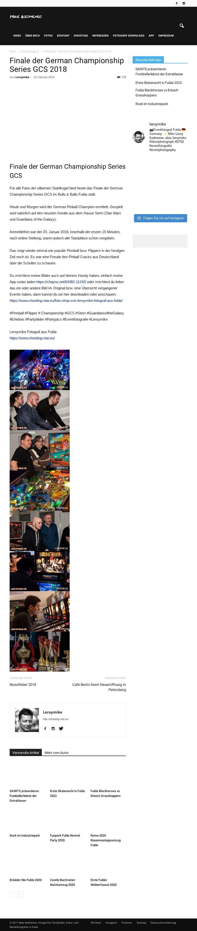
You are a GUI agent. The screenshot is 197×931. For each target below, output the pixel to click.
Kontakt (63, 35)
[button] (181, 26)
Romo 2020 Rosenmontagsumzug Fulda (106, 840)
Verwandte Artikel (25, 753)
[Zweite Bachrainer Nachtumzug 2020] (67, 864)
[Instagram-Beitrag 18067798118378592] (153, 161)
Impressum (166, 35)
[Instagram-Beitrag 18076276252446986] (182, 170)
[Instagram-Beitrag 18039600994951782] (167, 161)
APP (151, 35)
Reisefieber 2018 (23, 685)
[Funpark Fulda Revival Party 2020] (67, 819)
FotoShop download (128, 35)
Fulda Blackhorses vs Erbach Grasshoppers (156, 92)
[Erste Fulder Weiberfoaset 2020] (108, 864)
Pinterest (127, 922)
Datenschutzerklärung (163, 922)
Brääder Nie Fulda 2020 (26, 880)
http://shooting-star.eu (55, 719)
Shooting (81, 35)
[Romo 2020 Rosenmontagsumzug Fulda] (108, 819)
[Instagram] (183, 3)
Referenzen (100, 35)
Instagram (111, 922)
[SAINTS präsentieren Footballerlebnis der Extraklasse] (27, 775)
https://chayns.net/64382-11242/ (61, 282)
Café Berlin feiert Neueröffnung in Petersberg (99, 687)
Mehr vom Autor (57, 753)
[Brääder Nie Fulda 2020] (27, 864)
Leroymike (22, 77)
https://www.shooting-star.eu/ (32, 338)
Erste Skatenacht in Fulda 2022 (158, 83)
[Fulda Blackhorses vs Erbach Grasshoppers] (108, 775)
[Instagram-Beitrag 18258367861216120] (139, 179)
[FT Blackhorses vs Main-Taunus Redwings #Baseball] (182, 197)
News (17, 35)
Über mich (32, 35)
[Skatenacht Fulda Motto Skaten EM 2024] (153, 170)
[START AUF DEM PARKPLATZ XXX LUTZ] (139, 161)
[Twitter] (63, 729)
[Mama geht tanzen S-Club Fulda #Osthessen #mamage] (167, 170)
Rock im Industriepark (25, 835)
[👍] (182, 161)
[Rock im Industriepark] (27, 819)
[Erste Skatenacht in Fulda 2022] (67, 775)
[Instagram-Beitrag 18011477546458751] (153, 179)
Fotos (48, 35)
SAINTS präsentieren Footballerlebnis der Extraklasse (24, 795)
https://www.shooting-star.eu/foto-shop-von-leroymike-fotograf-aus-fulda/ (66, 300)
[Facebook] (176, 3)
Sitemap (141, 922)
